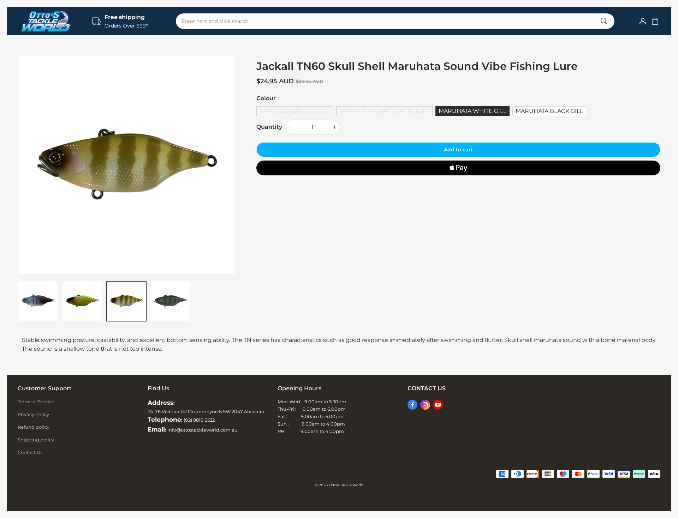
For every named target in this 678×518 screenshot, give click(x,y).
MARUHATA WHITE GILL (472, 111)
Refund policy (33, 427)
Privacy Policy (33, 414)
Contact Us (30, 452)
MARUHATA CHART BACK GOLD (384, 111)
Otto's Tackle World (346, 485)
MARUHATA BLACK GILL (549, 111)
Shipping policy (36, 439)
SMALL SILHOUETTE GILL (295, 111)
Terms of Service (36, 401)
